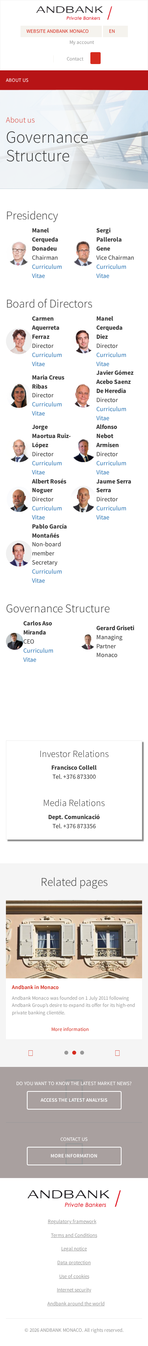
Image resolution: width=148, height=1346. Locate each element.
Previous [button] (31, 1053)
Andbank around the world (76, 1303)
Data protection (74, 1262)
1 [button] (66, 1053)
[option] (74, 969)
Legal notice (74, 1248)
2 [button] (74, 1053)
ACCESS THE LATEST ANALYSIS (74, 1100)
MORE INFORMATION (74, 1155)
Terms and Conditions (74, 1235)
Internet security (74, 1289)
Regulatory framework (72, 1221)
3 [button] (82, 1053)
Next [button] (118, 1053)
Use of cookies (74, 1276)
